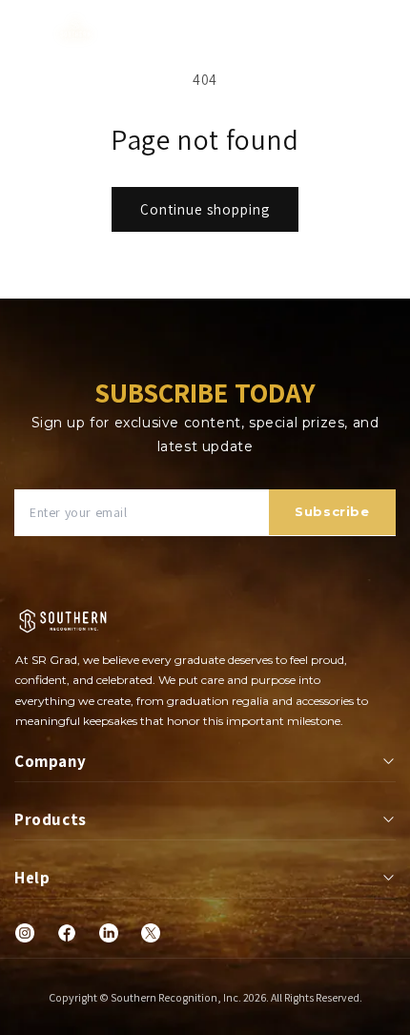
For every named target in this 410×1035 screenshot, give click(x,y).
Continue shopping (205, 209)
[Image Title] (24, 932)
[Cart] (388, 33)
